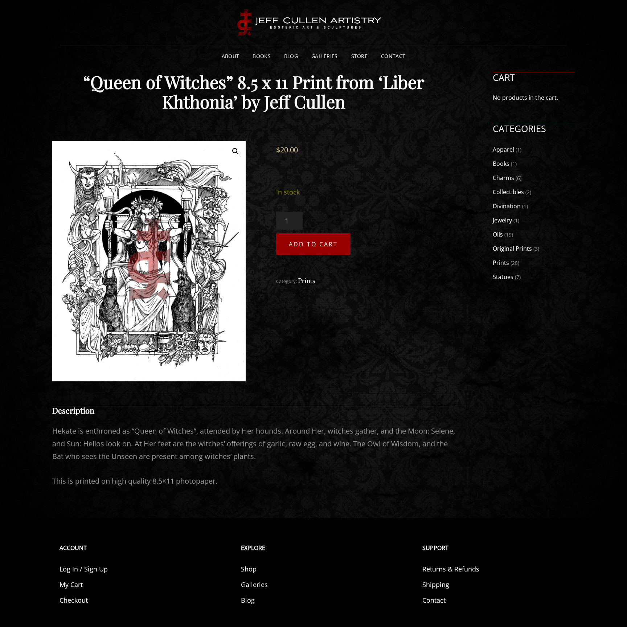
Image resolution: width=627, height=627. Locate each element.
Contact (393, 56)
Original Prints (512, 249)
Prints (306, 280)
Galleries (324, 56)
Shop (249, 569)
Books (261, 56)
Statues (503, 277)
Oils (498, 234)
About (230, 56)
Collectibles (508, 192)
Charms (503, 178)
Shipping (435, 584)
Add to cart (313, 244)
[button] (235, 151)
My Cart (71, 584)
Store (359, 56)
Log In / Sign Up (84, 569)
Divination (507, 206)
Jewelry (502, 220)
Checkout (74, 600)
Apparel (503, 149)
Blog (291, 56)
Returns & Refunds (450, 569)
